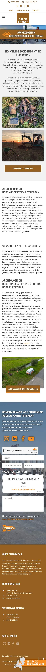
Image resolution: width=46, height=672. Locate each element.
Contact (36, 10)
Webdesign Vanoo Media (11, 661)
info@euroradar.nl (31, 2)
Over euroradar (22, 10)
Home (11, 10)
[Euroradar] (23, 17)
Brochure (8, 665)
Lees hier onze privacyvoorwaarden (18, 519)
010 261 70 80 (15, 2)
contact (26, 343)
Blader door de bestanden (23, 489)
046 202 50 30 (11, 620)
